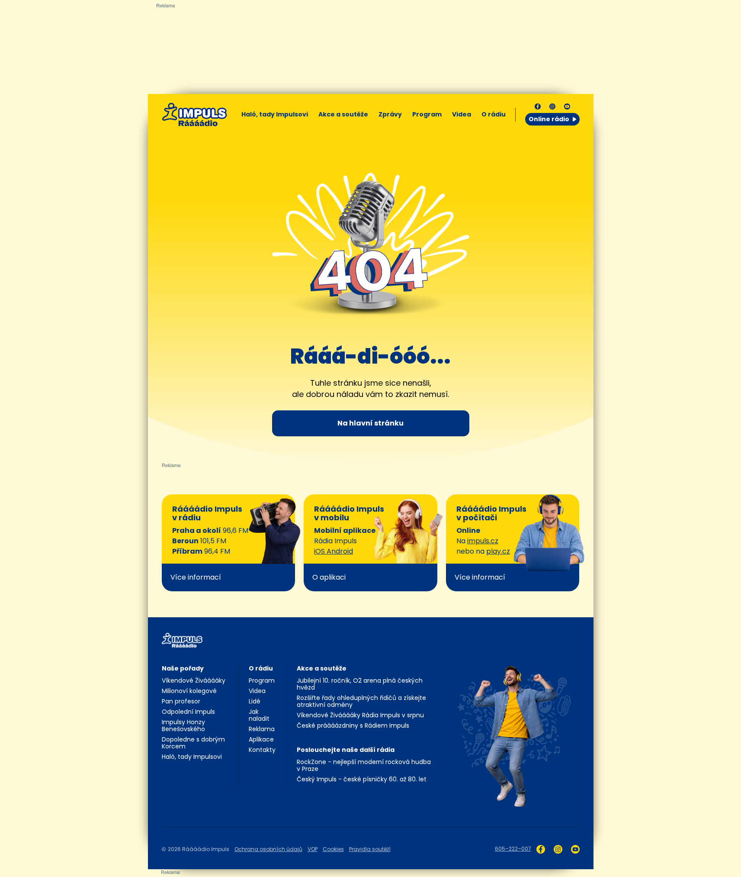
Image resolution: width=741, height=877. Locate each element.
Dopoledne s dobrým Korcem (193, 743)
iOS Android (333, 551)
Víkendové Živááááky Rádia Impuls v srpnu (360, 715)
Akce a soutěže (343, 114)
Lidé (254, 701)
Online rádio (549, 119)
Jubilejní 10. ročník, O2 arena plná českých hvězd (360, 684)
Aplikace (261, 739)
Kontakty (262, 749)
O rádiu (261, 668)
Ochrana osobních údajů (268, 849)
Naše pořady (183, 668)
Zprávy (390, 114)
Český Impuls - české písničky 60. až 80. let (362, 779)
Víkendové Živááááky (193, 680)
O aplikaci (329, 577)
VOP (313, 849)
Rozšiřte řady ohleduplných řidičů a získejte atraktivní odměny (361, 701)
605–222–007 (513, 848)
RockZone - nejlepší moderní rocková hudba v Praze (364, 765)
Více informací (195, 577)
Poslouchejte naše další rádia (346, 749)
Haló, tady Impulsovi (274, 114)
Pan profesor (181, 701)
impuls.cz (482, 541)
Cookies (333, 849)
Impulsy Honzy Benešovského (183, 725)
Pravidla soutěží (370, 849)
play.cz (498, 551)
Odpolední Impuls (188, 711)
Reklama (262, 728)
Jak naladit (259, 715)
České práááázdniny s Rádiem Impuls (353, 725)
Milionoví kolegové (189, 690)
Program (427, 114)
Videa (461, 114)
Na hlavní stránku (370, 423)
